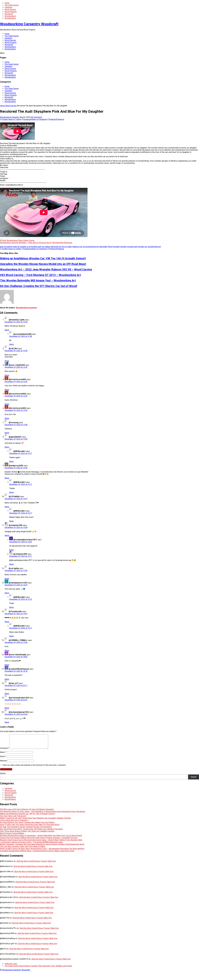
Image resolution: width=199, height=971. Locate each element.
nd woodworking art (90, 247)
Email (3, 756)
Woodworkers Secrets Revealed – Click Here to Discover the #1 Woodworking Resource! (36, 243)
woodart (116, 247)
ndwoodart (103, 247)
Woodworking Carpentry (9, 117)
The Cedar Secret (12, 5)
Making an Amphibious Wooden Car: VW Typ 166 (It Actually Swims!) (43, 258)
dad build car (56, 247)
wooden (123, 247)
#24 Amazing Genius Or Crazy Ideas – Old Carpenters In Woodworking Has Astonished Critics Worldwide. (42, 811)
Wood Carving (10, 9)
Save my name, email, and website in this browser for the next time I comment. (34, 765)
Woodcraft (9, 14)
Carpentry (8, 7)
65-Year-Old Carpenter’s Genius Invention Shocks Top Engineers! (26, 827)
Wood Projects (11, 12)
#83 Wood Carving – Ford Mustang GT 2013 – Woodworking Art (40, 275)
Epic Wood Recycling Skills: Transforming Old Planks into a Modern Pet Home (31, 829)
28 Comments (36, 117)
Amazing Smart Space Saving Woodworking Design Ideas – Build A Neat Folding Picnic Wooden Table (41, 840)
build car (16, 247)
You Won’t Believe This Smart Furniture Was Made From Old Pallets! (27, 822)
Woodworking (10, 18)
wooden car (142, 247)
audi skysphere (6, 247)
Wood (110, 247)
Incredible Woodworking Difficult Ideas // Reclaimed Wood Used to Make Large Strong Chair (37, 851)
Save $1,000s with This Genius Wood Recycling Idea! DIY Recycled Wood (29, 825)
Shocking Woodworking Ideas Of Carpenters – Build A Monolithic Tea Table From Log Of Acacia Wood (41, 835)
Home (7, 3)
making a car (77, 247)
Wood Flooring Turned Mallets (12, 833)
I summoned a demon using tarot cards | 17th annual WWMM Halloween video (31, 842)
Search (3, 773)
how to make (66, 247)
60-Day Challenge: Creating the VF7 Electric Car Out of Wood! (38, 286)
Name (3, 752)
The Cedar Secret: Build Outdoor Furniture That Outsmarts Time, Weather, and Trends (38, 966)
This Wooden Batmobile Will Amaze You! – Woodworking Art (38, 280)
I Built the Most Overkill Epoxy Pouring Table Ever (36, 861)
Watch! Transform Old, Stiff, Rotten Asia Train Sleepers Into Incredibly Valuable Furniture (35, 818)
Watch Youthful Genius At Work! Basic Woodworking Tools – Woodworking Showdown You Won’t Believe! (42, 849)
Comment (4, 748)
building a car (25, 247)
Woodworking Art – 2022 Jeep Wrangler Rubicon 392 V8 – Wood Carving (46, 269)
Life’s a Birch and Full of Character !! (14, 820)
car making (46, 247)
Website (3, 761)
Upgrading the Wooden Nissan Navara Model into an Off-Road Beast (43, 264)
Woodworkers (10, 16)
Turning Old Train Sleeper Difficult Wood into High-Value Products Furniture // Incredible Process (39, 838)
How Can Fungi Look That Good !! (13, 816)
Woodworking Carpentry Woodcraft (29, 24)
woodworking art (154, 247)
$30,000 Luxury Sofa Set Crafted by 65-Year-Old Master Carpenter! (27, 809)
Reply (7, 330)
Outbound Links (11, 964)
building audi (36, 247)
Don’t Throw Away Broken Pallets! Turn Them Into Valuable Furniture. (27, 831)
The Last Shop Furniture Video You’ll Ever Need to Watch (22, 846)
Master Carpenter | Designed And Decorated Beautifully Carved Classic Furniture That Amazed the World (42, 844)
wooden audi (132, 247)
